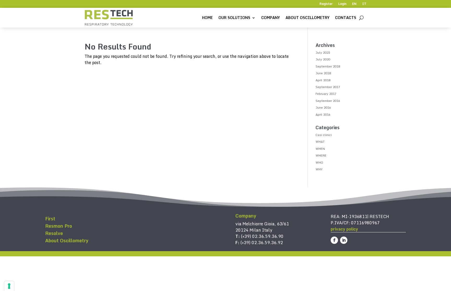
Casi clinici (324, 134)
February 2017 (326, 93)
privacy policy (344, 229)
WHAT (320, 141)
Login (342, 4)
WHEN (320, 148)
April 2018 (323, 80)
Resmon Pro (58, 226)
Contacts (345, 18)
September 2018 (328, 66)
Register (326, 4)
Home (207, 18)
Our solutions (234, 18)
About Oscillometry (307, 18)
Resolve (54, 233)
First (50, 218)
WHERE (321, 155)
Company (270, 18)
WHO (319, 162)
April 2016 (323, 114)
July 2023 (323, 52)
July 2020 (323, 59)
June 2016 (323, 107)
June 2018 (323, 73)
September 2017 (328, 86)
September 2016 (328, 100)
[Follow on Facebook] (334, 240)
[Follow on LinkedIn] (343, 240)
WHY (319, 169)
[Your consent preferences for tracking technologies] (9, 286)
